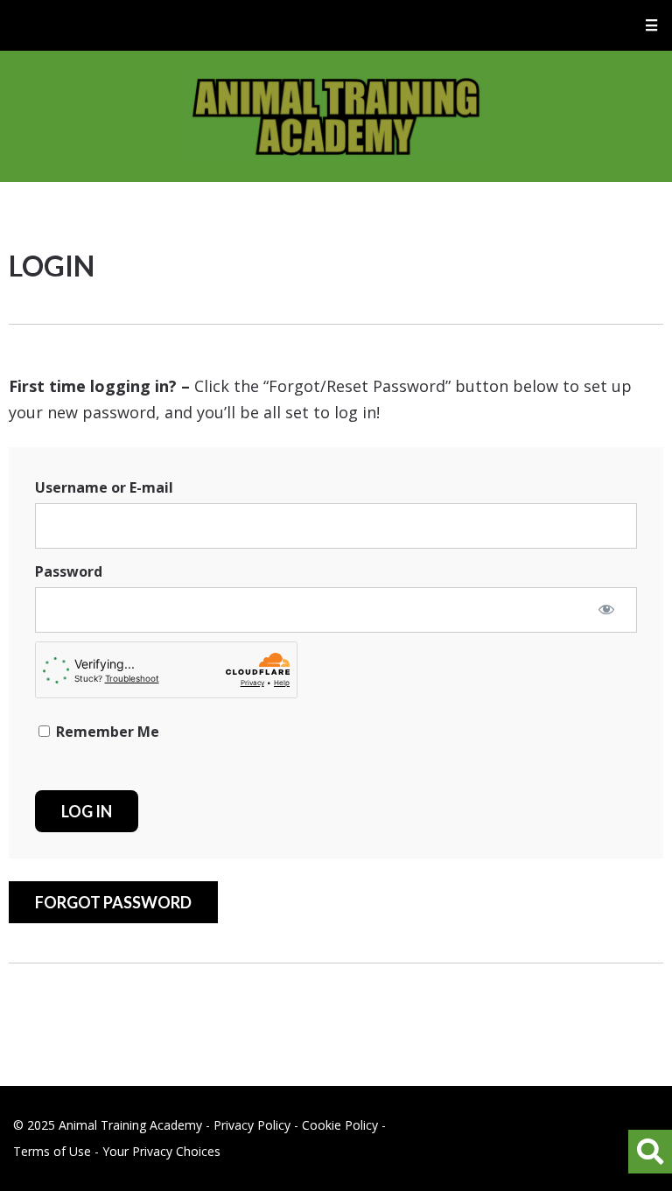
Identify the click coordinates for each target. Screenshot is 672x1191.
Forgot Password (113, 902)
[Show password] (606, 609)
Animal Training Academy (336, 116)
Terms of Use (52, 1151)
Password (68, 571)
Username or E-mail (104, 487)
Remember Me (105, 731)
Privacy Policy (252, 1125)
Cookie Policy (340, 1125)
